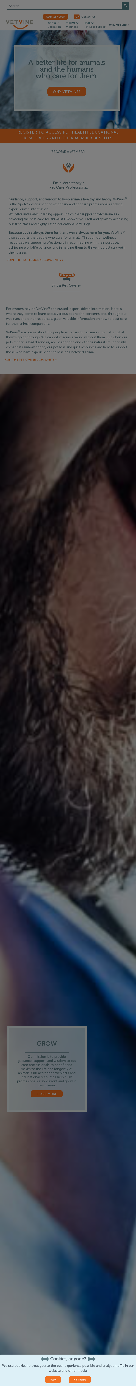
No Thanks (79, 1379)
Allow (53, 1379)
